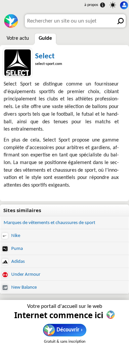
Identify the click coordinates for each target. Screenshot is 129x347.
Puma (16, 248)
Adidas (17, 261)
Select (45, 56)
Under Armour (25, 274)
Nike (15, 235)
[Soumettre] (119, 21)
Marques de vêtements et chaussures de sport (49, 222)
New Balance (23, 287)
